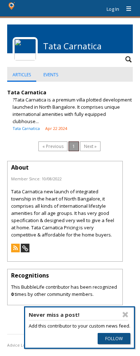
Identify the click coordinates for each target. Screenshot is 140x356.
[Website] (25, 250)
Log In (113, 9)
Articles (22, 75)
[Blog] (15, 250)
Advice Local (19, 345)
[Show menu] (126, 9)
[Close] (125, 314)
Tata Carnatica (26, 92)
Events (50, 75)
